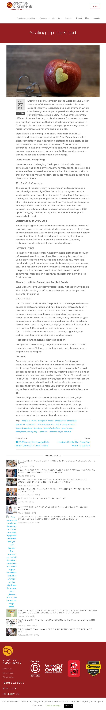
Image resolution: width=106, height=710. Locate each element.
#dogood (42, 421)
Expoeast (43, 432)
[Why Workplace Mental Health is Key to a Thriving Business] (11, 510)
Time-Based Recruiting (26, 18)
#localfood (31, 424)
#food (51, 421)
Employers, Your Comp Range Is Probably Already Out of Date (57, 462)
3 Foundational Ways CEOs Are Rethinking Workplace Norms (55, 630)
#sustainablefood (52, 428)
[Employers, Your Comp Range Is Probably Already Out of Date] (11, 463)
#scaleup (38, 428)
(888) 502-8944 (13, 682)
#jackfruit (20, 424)
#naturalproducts (46, 424)
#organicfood (68, 424)
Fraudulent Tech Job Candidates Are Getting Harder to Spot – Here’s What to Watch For (56, 471)
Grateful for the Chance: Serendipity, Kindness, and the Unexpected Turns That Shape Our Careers (57, 517)
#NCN (58, 424)
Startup (67, 432)
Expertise (43, 18)
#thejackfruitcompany (26, 432)
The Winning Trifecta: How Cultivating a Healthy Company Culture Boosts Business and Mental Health (57, 611)
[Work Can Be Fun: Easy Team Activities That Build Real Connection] (11, 491)
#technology (68, 428)
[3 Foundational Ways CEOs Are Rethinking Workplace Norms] (11, 632)
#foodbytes (60, 421)
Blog (87, 18)
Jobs (95, 6)
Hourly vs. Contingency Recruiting (42, 498)
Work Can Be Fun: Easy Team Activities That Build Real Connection (55, 490)
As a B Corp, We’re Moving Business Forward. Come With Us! (56, 621)
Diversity (79, 18)
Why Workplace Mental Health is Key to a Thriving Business (53, 508)
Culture (68, 18)
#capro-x (26, 421)
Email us (9, 688)
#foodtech (72, 421)
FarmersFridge (56, 432)
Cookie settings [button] (53, 705)
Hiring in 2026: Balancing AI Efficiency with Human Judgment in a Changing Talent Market (52, 480)
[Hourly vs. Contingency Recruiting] (11, 501)
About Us (56, 18)
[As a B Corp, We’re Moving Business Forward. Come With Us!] (11, 622)
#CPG (34, 421)
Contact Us (95, 18)
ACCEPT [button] (68, 706)
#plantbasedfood (24, 428)
